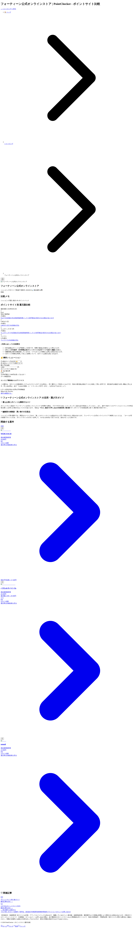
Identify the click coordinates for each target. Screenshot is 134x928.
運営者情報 (38, 912)
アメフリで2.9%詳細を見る (9, 340)
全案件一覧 (17, 912)
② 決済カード (5, 363)
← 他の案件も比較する (8, 910)
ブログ (3, 912)
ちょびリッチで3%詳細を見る (10, 333)
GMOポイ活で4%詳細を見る (10, 325)
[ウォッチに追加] (2, 279)
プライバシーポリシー (54, 912)
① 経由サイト (5, 361)
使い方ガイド (9, 912)
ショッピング (8, 143)
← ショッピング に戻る (8, 9)
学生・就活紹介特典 (27, 912)
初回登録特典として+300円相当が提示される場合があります (34, 318)
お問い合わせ (66, 912)
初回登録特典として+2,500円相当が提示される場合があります (40, 333)
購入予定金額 (5, 365)
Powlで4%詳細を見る (7, 318)
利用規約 (44, 912)
